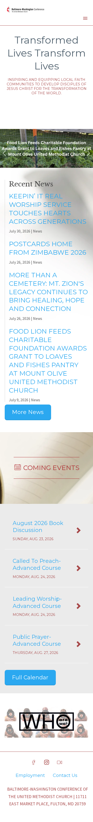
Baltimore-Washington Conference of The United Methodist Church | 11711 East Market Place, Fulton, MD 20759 (47, 796)
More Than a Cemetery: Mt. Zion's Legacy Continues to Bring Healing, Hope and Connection (48, 292)
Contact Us (65, 775)
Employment (30, 775)
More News (28, 412)
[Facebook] (33, 762)
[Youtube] (59, 762)
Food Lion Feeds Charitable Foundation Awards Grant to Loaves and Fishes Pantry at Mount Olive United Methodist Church (48, 360)
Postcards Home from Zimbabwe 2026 (47, 248)
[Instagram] (46, 762)
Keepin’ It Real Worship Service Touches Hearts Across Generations (47, 208)
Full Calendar (30, 677)
